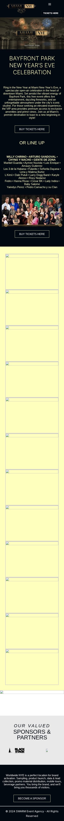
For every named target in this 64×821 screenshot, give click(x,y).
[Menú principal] (50, 4)
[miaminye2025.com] (21, 8)
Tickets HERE (50, 13)
